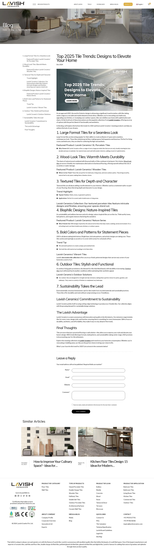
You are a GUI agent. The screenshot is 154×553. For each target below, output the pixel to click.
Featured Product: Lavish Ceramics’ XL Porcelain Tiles (38, 60)
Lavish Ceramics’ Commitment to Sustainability (36, 122)
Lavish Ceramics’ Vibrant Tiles (37, 107)
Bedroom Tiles (128, 487)
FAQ (97, 521)
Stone (98, 499)
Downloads (101, 4)
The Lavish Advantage (32, 126)
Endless (98, 487)
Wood (98, 496)
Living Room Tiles (129, 493)
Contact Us (128, 4)
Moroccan (99, 509)
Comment (66, 392)
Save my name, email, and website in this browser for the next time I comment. (95, 405)
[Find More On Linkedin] (18, 496)
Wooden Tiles (73, 493)
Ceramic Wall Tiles (75, 509)
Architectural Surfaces (76, 506)
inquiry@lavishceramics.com (133, 524)
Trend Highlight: (32, 78)
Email (68, 377)
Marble (98, 490)
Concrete (99, 493)
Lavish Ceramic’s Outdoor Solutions (39, 114)
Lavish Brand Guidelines (104, 530)
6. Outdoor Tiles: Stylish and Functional (36, 111)
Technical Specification (103, 527)
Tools (89, 4)
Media (71, 518)
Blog (70, 521)
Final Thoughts (30, 130)
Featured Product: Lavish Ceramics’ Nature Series (38, 94)
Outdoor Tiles (128, 503)
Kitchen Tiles (128, 496)
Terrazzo (99, 506)
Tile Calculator (101, 524)
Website (67, 385)
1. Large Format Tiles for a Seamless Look (36, 56)
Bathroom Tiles (129, 490)
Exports (44, 527)
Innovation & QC (47, 524)
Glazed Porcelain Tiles (76, 487)
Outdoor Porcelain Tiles (77, 503)
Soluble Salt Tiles (74, 499)
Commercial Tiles (129, 499)
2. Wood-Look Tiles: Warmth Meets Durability (34, 65)
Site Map (99, 537)
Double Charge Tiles (76, 490)
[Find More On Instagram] (21, 496)
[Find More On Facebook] (15, 496)
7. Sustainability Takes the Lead (33, 118)
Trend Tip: (30, 104)
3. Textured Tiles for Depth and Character (37, 75)
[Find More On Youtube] (29, 496)
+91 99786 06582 (130, 521)
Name (67, 370)
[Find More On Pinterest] (26, 496)
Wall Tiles (45, 490)
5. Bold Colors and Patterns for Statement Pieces (37, 100)
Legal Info (99, 533)
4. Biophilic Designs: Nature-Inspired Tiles (36, 90)
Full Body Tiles (74, 496)
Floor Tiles (45, 487)
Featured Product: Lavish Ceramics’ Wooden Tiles (38, 70)
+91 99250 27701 (130, 518)
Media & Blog (114, 4)
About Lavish (78, 4)
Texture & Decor (101, 503)
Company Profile (47, 518)
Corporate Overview (49, 521)
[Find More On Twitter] (24, 496)
